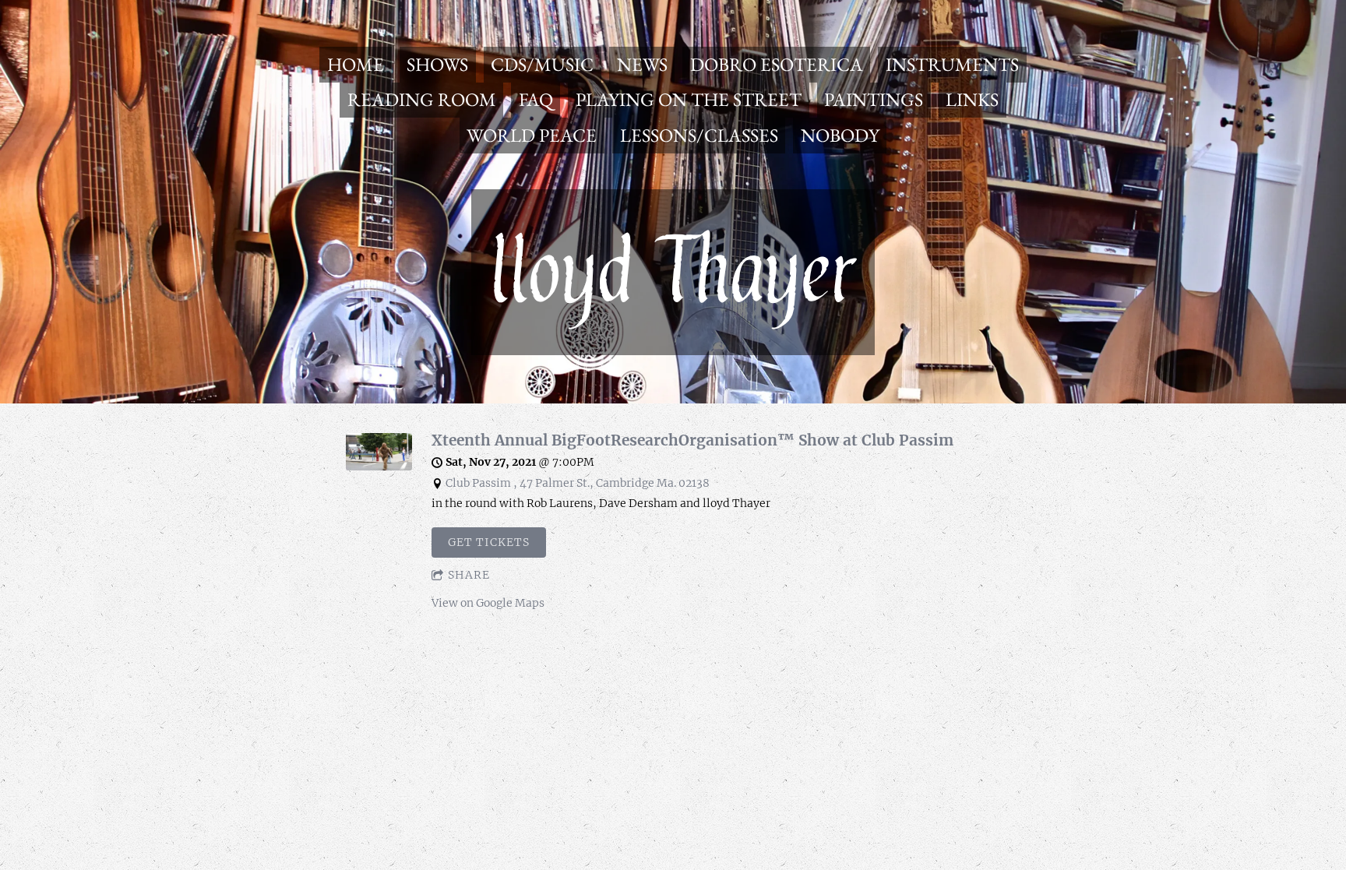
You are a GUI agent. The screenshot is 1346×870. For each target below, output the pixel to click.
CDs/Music (542, 64)
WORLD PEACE (532, 135)
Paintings (873, 99)
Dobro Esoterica (776, 64)
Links (972, 99)
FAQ (536, 99)
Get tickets (489, 542)
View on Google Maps (488, 603)
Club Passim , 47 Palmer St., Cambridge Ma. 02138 (578, 483)
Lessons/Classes (699, 135)
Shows (437, 64)
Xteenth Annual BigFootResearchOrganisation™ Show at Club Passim (692, 440)
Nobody (840, 135)
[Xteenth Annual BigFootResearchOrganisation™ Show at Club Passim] (379, 467)
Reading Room (421, 99)
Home (355, 64)
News (642, 64)
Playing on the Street (689, 99)
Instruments (952, 64)
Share (469, 575)
